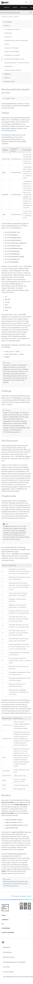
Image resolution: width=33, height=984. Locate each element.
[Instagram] (25, 907)
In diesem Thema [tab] (9, 98)
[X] (25, 904)
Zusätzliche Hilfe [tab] (9, 81)
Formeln (6, 44)
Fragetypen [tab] (7, 74)
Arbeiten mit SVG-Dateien (11, 51)
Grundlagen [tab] (8, 22)
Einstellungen (8, 33)
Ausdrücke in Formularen (11, 48)
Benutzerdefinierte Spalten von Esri (14, 59)
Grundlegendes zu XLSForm (12, 29)
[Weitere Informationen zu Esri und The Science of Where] (5, 908)
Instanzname (7, 37)
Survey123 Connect (6, 16)
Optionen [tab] (7, 77)
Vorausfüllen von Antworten (12, 55)
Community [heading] (5, 919)
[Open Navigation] (31, 2)
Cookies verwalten (8, 972)
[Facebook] (21, 904)
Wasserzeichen (8, 66)
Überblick (6, 7)
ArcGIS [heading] (4, 915)
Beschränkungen (14, 539)
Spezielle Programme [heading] (8, 932)
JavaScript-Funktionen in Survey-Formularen (16, 62)
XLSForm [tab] (7, 25)
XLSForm (16, 16)
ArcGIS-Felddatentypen (8, 130)
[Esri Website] (5, 2)
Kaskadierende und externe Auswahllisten (16, 40)
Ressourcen (24, 7)
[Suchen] (26, 2)
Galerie (15, 7)
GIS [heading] (2, 924)
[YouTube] (29, 907)
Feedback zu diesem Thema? (22, 896)
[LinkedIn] (29, 904)
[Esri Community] (21, 907)
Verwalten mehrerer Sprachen (12, 70)
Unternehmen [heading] (6, 928)
